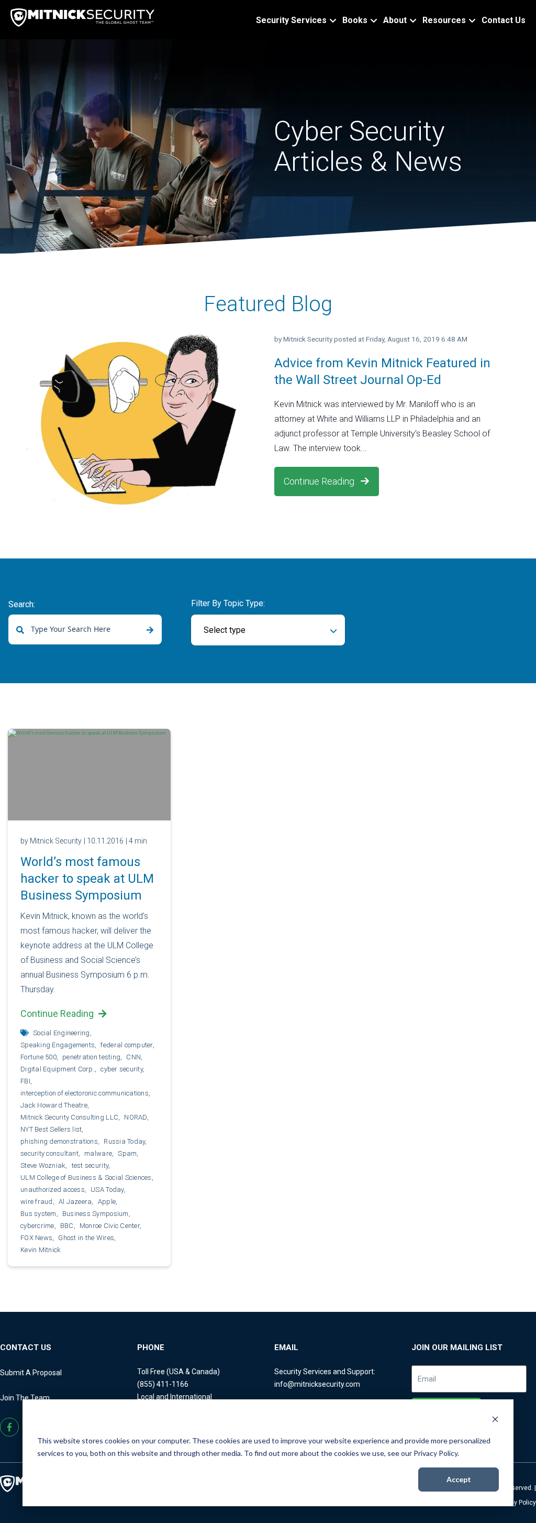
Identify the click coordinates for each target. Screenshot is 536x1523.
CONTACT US (25, 1347)
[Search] (150, 630)
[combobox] (85, 629)
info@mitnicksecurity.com (317, 1384)
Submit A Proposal (31, 1372)
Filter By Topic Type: (228, 603)
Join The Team (25, 1398)
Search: (21, 604)
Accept (458, 1479)
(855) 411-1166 (162, 1384)
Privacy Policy (516, 1502)
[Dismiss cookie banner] (495, 1420)
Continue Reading (320, 481)
